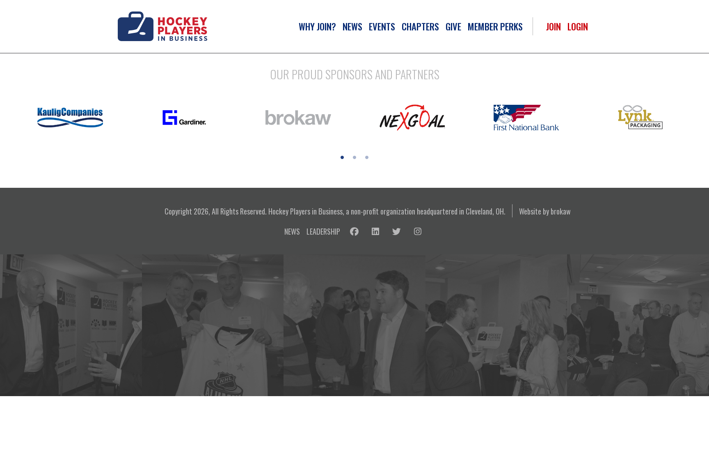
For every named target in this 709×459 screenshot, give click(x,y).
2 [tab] (354, 157)
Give (453, 26)
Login (577, 26)
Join (553, 26)
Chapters (420, 26)
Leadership (323, 231)
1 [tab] (342, 157)
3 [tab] (367, 157)
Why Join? (317, 26)
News (352, 26)
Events (382, 26)
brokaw (561, 211)
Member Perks (495, 26)
